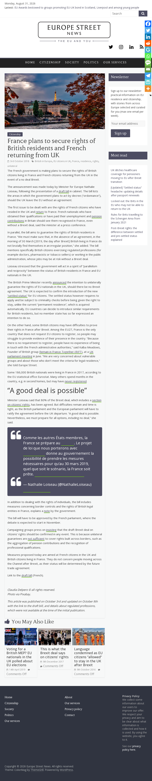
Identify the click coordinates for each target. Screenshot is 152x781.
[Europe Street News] (74, 23)
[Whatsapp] (148, 56)
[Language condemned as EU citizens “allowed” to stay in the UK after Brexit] (88, 630)
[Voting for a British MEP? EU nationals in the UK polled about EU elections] (21, 630)
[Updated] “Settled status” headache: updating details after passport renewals (127, 191)
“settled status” (17, 295)
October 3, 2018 (36, 489)
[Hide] (150, 95)
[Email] (148, 69)
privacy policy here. (131, 748)
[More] (148, 88)
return (40, 212)
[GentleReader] (148, 49)
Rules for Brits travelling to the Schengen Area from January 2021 (127, 218)
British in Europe (43, 161)
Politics (91, 62)
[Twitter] (111, 47)
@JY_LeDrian (34, 453)
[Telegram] (148, 75)
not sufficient (36, 538)
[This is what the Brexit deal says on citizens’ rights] (54, 630)
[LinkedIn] (131, 47)
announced (59, 282)
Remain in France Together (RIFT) (60, 352)
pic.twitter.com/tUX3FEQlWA (59, 474)
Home (30, 62)
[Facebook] (148, 24)
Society (72, 62)
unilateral (12, 166)
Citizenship (50, 62)
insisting (51, 530)
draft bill (64, 191)
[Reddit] (148, 43)
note (47, 511)
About (68, 697)
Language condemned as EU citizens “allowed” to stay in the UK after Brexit (88, 657)
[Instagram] (121, 47)
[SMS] (148, 62)
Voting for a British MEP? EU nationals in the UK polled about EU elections (19, 657)
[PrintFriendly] (148, 82)
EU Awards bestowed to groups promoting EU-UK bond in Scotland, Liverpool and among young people (76, 7)
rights (95, 161)
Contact (70, 715)
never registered (76, 381)
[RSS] (141, 47)
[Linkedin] (148, 37)
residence (86, 161)
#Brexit (67, 442)
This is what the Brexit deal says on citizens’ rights (54, 653)
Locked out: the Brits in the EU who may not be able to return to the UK (127, 205)
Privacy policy (73, 709)
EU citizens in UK (62, 161)
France (75, 161)
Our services (115, 62)
